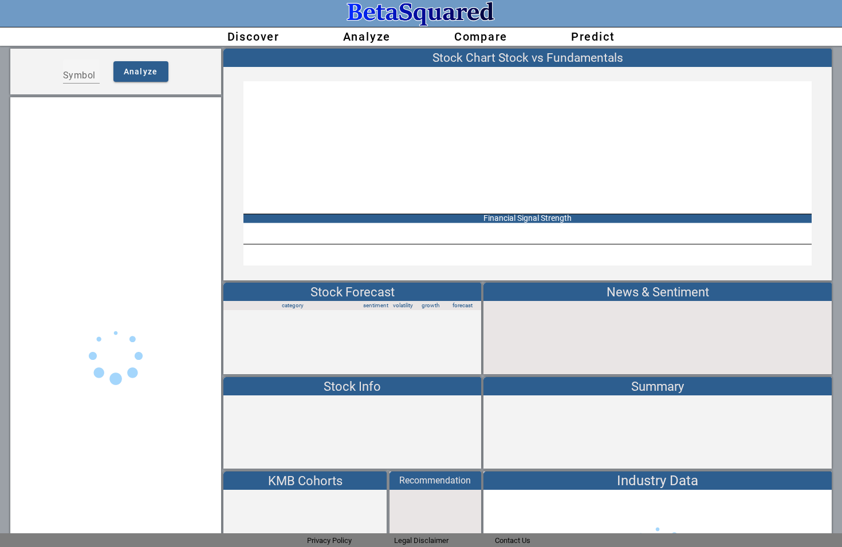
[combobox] (81, 75)
